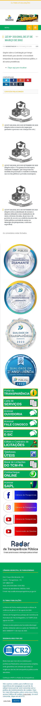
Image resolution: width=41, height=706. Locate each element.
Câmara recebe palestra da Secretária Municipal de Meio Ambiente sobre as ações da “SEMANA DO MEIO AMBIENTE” (20, 628)
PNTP (12, 678)
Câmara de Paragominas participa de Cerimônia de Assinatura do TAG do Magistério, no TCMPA (21, 5)
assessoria (27, 664)
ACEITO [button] (16, 701)
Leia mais (27, 694)
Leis (37, 46)
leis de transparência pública (24, 669)
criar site (17, 661)
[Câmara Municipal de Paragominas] (20, 17)
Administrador (11, 46)
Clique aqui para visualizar (17, 68)
